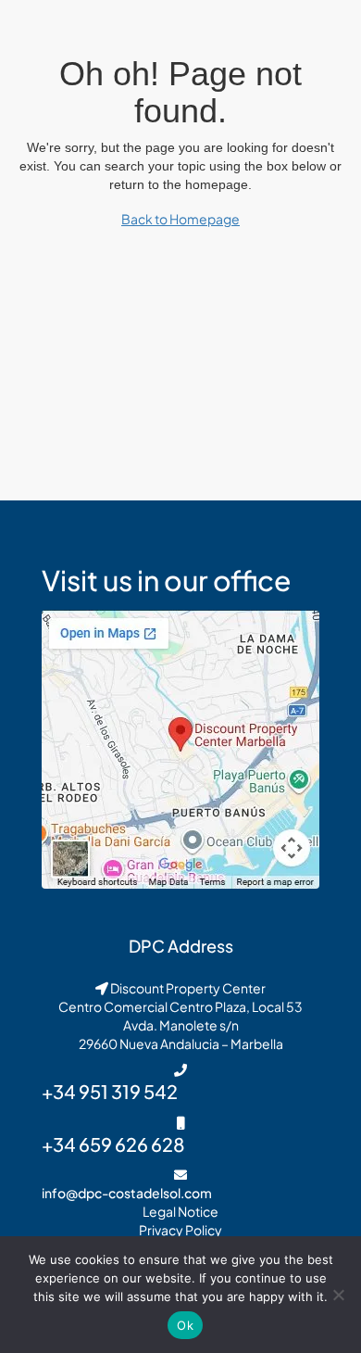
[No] (338, 1294)
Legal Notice (180, 1211)
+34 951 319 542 (110, 1091)
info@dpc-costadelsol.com (127, 1192)
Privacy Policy (180, 1229)
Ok (185, 1325)
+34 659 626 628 (113, 1144)
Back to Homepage (180, 218)
